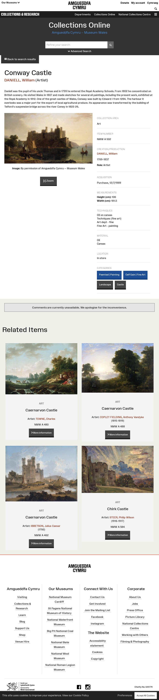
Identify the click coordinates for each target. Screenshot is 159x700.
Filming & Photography (134, 641)
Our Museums (10, 2)
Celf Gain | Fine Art (135, 274)
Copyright (97, 658)
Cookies (97, 652)
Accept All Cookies (146, 695)
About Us (135, 596)
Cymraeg (152, 2)
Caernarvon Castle (41, 410)
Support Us (22, 628)
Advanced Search (80, 51)
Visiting (22, 596)
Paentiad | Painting (109, 274)
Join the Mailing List (97, 610)
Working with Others (135, 634)
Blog (22, 621)
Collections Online (104, 14)
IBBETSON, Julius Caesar (45, 526)
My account (138, 2)
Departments (83, 14)
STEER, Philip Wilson (122, 517)
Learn (22, 614)
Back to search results (21, 59)
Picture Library (135, 616)
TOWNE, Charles (45, 418)
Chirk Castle (117, 509)
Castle (120, 284)
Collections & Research (20, 14)
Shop (22, 634)
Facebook (97, 616)
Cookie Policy (81, 695)
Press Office (135, 610)
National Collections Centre (134, 14)
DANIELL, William (19, 80)
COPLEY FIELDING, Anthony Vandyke (122, 417)
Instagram (97, 623)
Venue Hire (22, 641)
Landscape (105, 284)
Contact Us (97, 596)
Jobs (135, 603)
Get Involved (97, 603)
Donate (124, 2)
